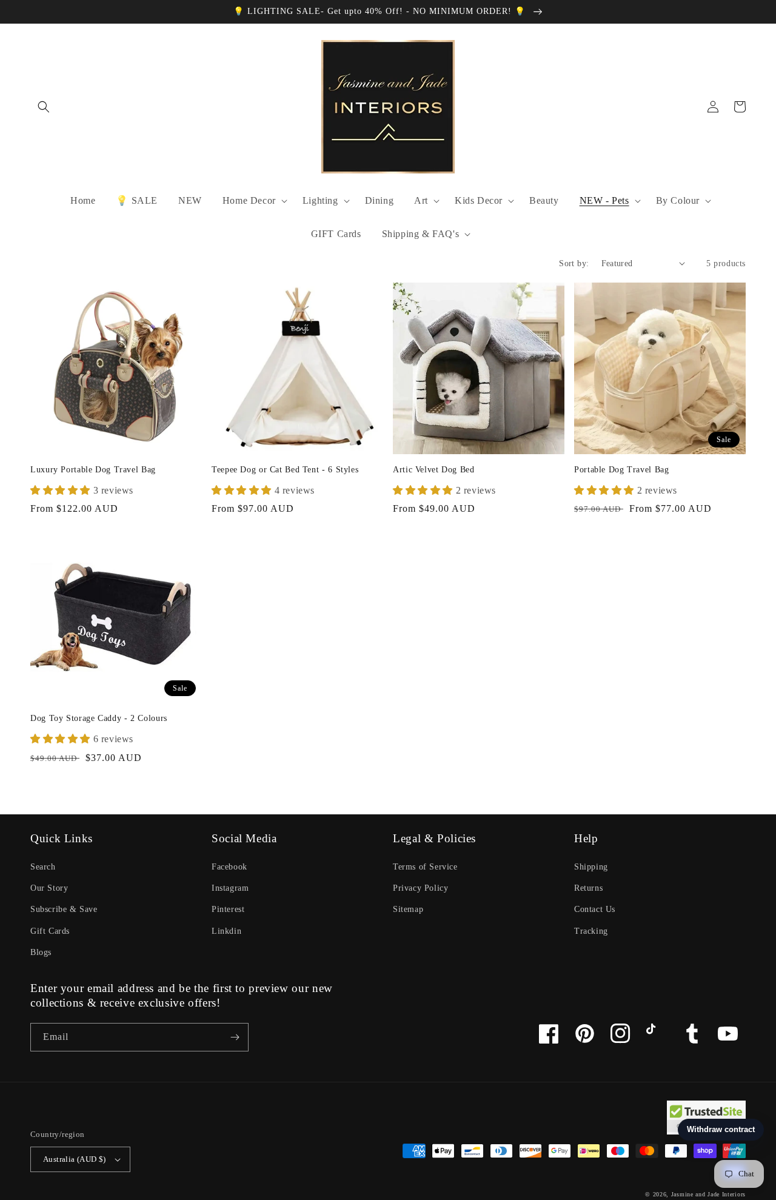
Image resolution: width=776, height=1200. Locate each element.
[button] (43, 106)
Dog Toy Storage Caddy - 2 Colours (98, 718)
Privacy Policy (420, 888)
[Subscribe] (234, 1037)
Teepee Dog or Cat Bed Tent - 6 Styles (285, 469)
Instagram (230, 888)
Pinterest (228, 909)
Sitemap (408, 909)
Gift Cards (50, 931)
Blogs (41, 952)
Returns (588, 888)
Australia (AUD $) (74, 1159)
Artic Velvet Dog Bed (434, 469)
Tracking (591, 931)
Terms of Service (425, 866)
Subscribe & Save (64, 909)
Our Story (49, 888)
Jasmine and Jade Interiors (708, 1194)
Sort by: (574, 263)
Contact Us (594, 909)
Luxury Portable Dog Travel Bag (93, 469)
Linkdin (226, 931)
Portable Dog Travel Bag (621, 469)
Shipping (591, 866)
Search (43, 866)
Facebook (229, 866)
